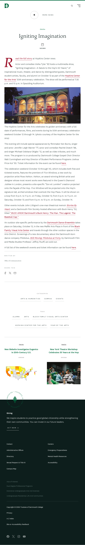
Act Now (11, 428)
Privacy (9, 513)
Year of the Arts (60, 325)
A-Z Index (10, 519)
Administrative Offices (15, 450)
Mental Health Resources (57, 456)
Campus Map (11, 469)
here (74, 247)
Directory (10, 456)
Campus (48, 299)
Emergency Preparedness (57, 450)
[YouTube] (24, 537)
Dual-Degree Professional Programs (20, 486)
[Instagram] (18, 537)
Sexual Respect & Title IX (16, 462)
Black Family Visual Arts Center (50, 317)
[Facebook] (8, 537)
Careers (51, 444)
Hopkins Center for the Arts (31, 325)
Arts (26, 317)
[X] (13, 537)
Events (60, 299)
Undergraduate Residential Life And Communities (25, 496)
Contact (10, 444)
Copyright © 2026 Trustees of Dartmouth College (25, 507)
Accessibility (52, 462)
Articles (42, 29)
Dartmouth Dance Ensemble (61, 222)
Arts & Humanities (30, 299)
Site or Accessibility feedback (18, 524)
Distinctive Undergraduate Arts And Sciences (23, 491)
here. (63, 163)
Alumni (16, 317)
